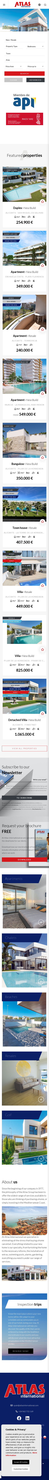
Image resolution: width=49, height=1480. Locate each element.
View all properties (24, 748)
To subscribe (24, 798)
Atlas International (22, 4)
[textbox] (26, 39)
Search (24, 73)
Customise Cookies (21, 1469)
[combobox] (24, 40)
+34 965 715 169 (25, 1411)
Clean (13, 80)
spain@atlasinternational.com (25, 1405)
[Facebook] (20, 1419)
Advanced (35, 80)
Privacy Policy (20, 788)
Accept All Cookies (21, 1462)
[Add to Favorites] (42, 201)
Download (24, 860)
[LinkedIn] (29, 1419)
